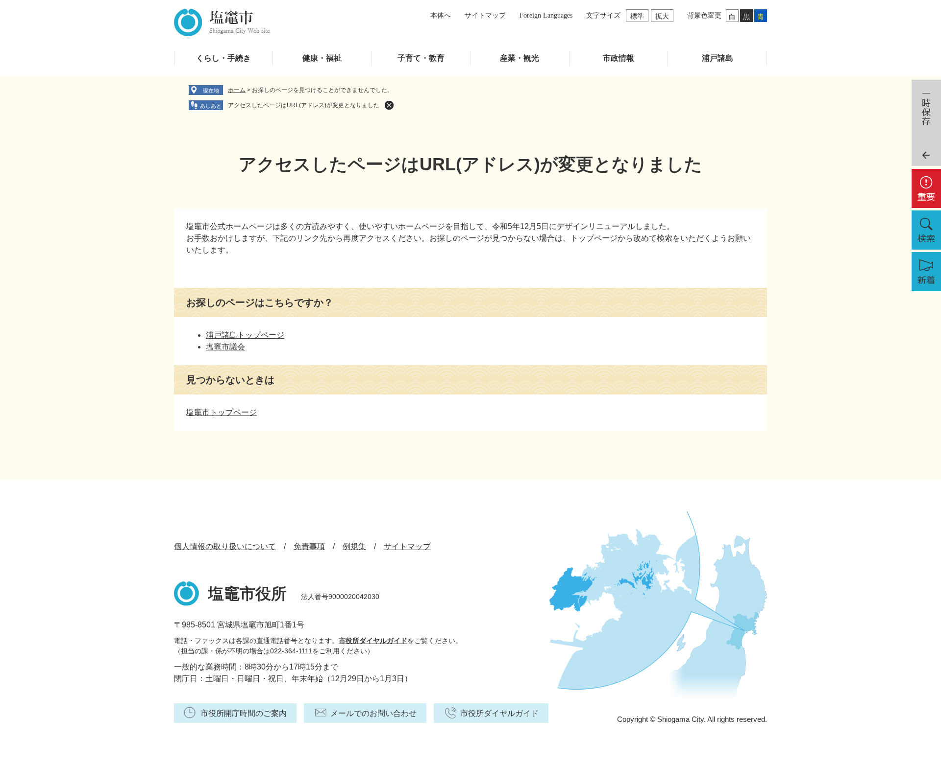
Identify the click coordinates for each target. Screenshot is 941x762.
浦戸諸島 (717, 58)
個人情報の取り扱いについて (225, 546)
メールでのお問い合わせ (373, 713)
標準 (637, 16)
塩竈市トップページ (221, 412)
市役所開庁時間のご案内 (243, 713)
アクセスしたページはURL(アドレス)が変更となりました (303, 105)
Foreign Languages (546, 15)
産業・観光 (519, 58)
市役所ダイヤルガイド (373, 641)
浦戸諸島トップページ (245, 335)
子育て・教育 (421, 58)
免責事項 (309, 546)
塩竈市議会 (225, 347)
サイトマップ (485, 15)
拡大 (662, 16)
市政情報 (618, 58)
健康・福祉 (322, 58)
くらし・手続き (223, 58)
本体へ (440, 15)
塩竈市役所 (247, 593)
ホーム (237, 90)
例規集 (354, 546)
